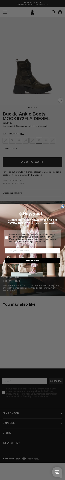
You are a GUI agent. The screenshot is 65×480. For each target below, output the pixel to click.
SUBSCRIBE (33, 260)
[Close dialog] (62, 206)
